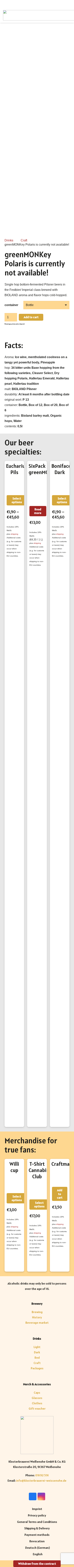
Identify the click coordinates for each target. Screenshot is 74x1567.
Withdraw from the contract (37, 1563)
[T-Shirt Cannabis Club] (37, 1189)
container (11, 305)
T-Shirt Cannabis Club (39, 1170)
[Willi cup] (14, 1183)
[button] (59, 1194)
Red (37, 1357)
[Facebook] (32, 1496)
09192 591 (42, 1475)
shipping (14, 534)
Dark (37, 1352)
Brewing (37, 1312)
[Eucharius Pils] (14, 485)
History (37, 1317)
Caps (37, 1392)
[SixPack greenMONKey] (37, 491)
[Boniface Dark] (59, 485)
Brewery (37, 1303)
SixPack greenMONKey (44, 469)
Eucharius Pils (17, 469)
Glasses (37, 1398)
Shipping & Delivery (37, 1528)
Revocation (37, 1541)
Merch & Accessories (37, 1384)
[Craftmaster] (59, 1177)
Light (37, 1347)
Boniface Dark (61, 469)
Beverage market (37, 1322)
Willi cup (14, 1167)
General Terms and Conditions (37, 1522)
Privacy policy (37, 1515)
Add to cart (31, 317)
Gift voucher (37, 1408)
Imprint (37, 1509)
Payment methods (37, 1535)
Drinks (9, 240)
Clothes (37, 1403)
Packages (37, 1368)
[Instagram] (41, 1496)
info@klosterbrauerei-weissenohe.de (41, 1480)
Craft (24, 240)
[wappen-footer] (37, 1435)
